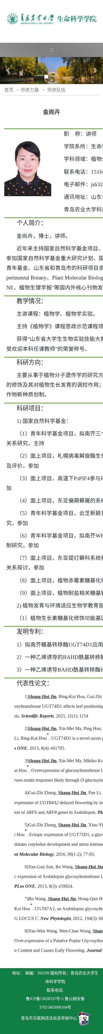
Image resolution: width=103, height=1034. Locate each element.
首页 (8, 90)
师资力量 (30, 90)
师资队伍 (56, 90)
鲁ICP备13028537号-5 (45, 999)
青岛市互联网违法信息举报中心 (49, 1018)
